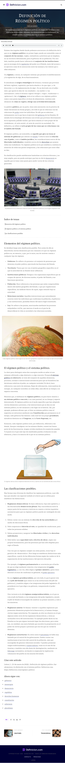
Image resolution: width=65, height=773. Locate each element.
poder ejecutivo (49, 572)
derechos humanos (12, 696)
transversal (46, 733)
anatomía (17, 733)
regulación (25, 64)
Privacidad (37, 756)
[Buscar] (61, 4)
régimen (22, 96)
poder (17, 112)
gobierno (41, 115)
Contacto (27, 756)
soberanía (8, 704)
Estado (35, 137)
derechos (45, 142)
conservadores (32, 645)
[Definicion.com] (16, 4)
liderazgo (11, 651)
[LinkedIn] (17, 719)
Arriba (33, 760)
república (8, 692)
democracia (50, 158)
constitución (9, 700)
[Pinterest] (20, 719)
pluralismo (45, 635)
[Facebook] (11, 719)
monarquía (9, 684)
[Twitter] (14, 719)
